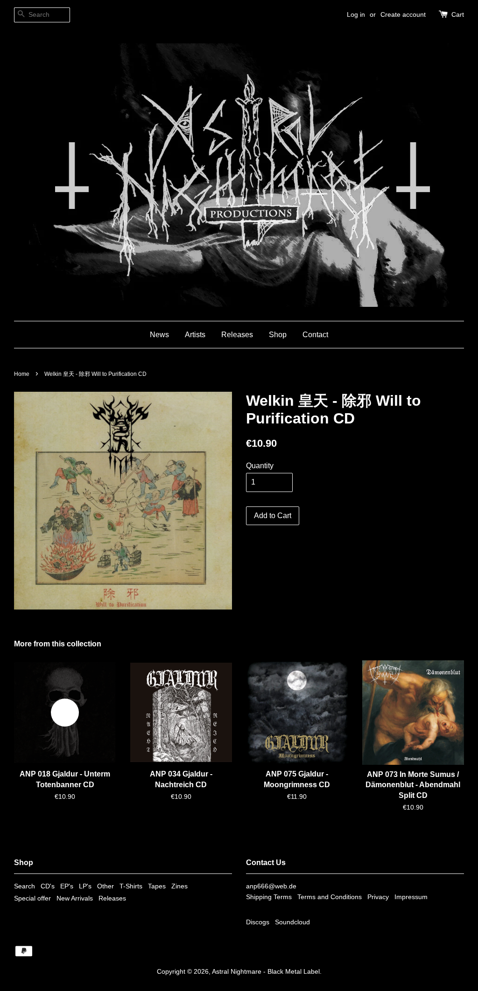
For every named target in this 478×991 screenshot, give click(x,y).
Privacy (378, 897)
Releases (237, 335)
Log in (356, 14)
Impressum (411, 897)
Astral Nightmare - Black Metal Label (266, 971)
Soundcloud (292, 922)
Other (105, 886)
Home (21, 374)
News (159, 335)
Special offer (32, 898)
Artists (195, 335)
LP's (85, 886)
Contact (315, 335)
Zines (179, 886)
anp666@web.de (271, 886)
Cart (457, 14)
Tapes (157, 886)
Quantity (260, 466)
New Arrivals (74, 898)
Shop (278, 335)
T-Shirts (131, 886)
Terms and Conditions (329, 897)
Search (24, 886)
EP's (66, 886)
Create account (403, 14)
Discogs (257, 922)
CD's (48, 886)
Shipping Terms (269, 897)
